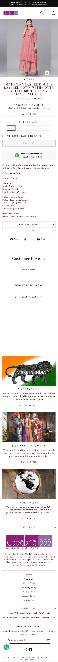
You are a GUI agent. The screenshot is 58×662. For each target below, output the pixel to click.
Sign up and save (28, 626)
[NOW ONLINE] (29, 484)
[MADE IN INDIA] (29, 371)
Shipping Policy (29, 587)
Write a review (29, 269)
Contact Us (29, 600)
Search (29, 574)
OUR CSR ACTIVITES (29, 405)
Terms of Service (29, 596)
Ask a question (29, 224)
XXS (11, 127)
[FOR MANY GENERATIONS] (29, 427)
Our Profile (29, 462)
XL (47, 127)
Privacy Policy (29, 591)
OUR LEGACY (28, 527)
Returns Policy (29, 583)
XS (19, 127)
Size (27, 122)
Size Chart (29, 230)
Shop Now (29, 518)
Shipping (25, 108)
